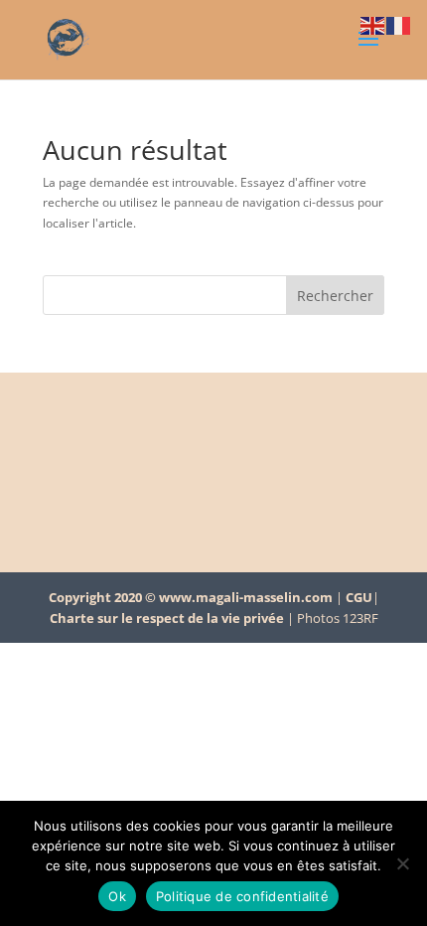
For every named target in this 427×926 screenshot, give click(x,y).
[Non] (402, 863)
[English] (373, 24)
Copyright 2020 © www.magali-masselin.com (191, 597)
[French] (399, 24)
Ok (117, 896)
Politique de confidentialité (242, 896)
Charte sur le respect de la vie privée (167, 618)
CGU (359, 597)
